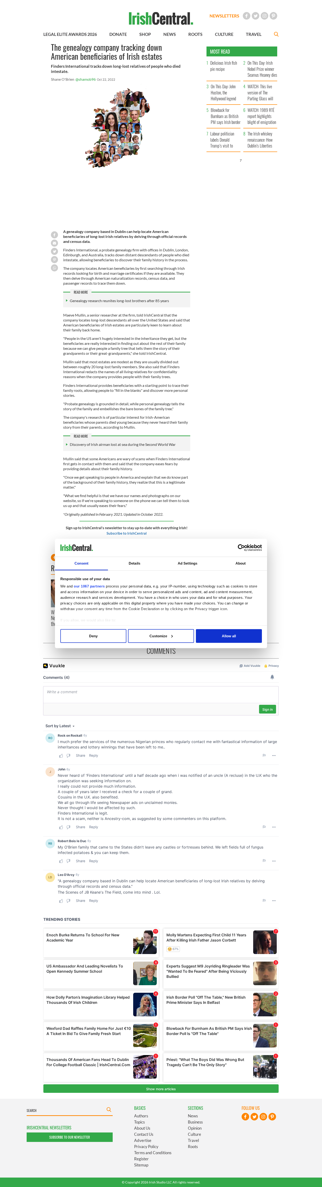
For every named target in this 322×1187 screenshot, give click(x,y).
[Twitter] (255, 16)
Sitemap (141, 1164)
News (193, 1115)
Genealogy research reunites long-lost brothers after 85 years (119, 300)
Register (141, 1158)
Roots (193, 1146)
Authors (141, 1115)
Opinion (195, 1128)
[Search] (276, 35)
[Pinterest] (273, 16)
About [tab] (240, 563)
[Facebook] (246, 16)
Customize (158, 636)
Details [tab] (134, 563)
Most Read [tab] (220, 51)
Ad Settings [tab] (187, 563)
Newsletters (224, 15)
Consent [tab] (81, 563)
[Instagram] (264, 16)
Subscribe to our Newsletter (69, 1137)
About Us (142, 1128)
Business (195, 1121)
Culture (194, 1134)
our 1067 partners (89, 586)
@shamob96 (85, 79)
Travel (193, 1140)
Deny (93, 636)
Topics (139, 1121)
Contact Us (143, 1134)
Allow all (229, 636)
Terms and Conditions (152, 1152)
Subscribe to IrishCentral (127, 533)
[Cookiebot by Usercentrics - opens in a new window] (241, 547)
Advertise (142, 1140)
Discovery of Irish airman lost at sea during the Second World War (123, 444)
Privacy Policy (146, 1146)
